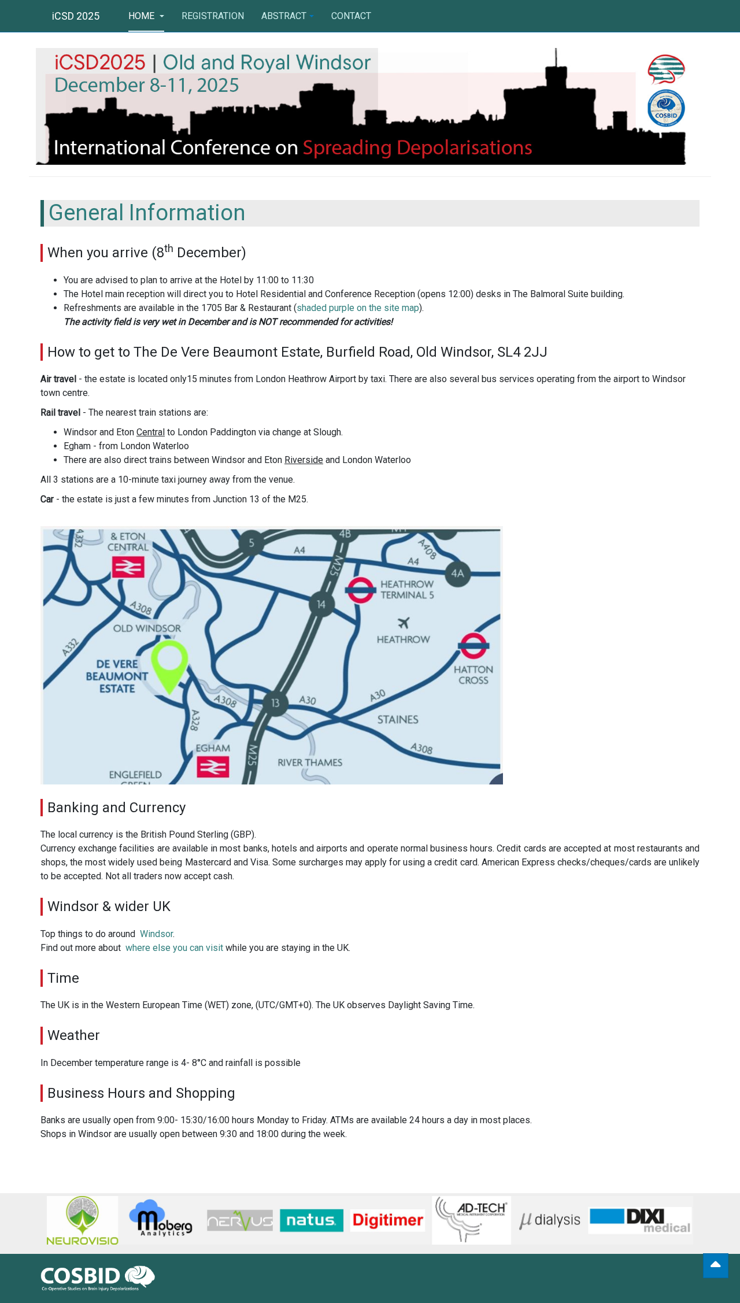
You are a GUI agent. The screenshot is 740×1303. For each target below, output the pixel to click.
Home (142, 15)
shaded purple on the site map (358, 307)
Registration (213, 15)
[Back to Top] (715, 1265)
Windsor (156, 933)
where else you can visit (174, 947)
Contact (351, 15)
